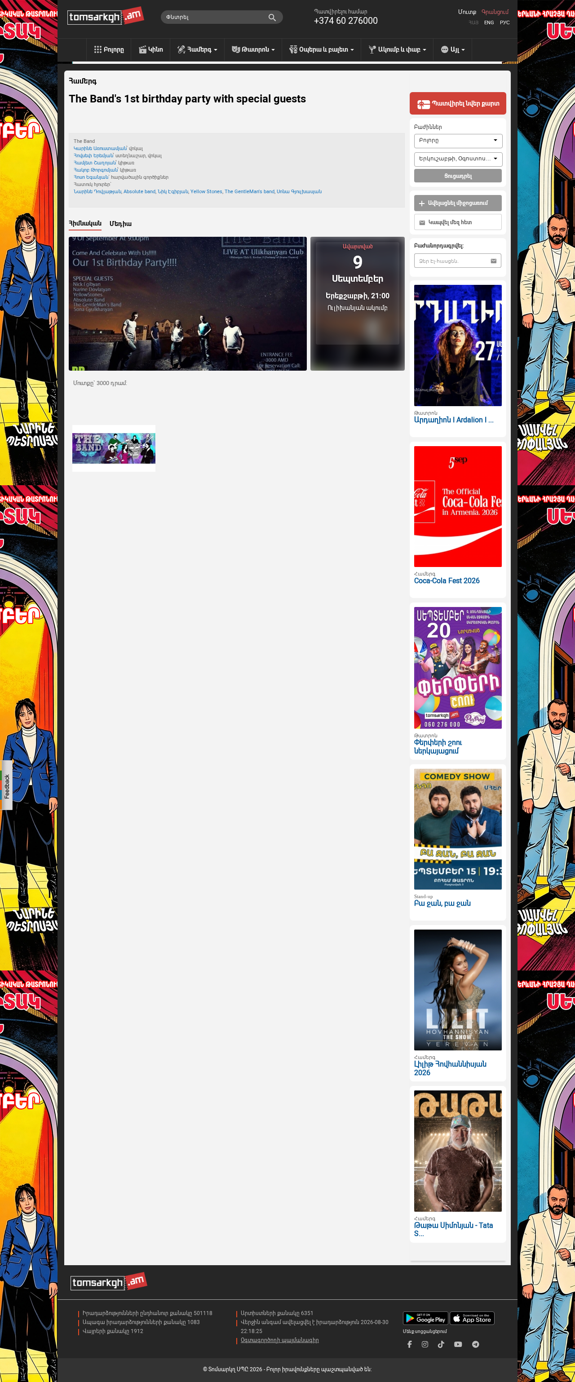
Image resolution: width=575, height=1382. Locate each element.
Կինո (155, 49)
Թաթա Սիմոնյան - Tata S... (453, 1229)
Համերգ (83, 81)
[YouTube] (458, 1344)
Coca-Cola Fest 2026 (447, 580)
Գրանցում (495, 12)
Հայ (473, 23)
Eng (489, 23)
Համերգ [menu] (200, 49)
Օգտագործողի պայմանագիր (280, 1340)
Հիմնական (85, 223)
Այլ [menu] (455, 49)
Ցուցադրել (458, 176)
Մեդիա (121, 223)
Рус (505, 23)
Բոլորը (114, 49)
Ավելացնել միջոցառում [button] (457, 203)
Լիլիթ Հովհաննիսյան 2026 (450, 1068)
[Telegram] (475, 1344)
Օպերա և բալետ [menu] (324, 49)
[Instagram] (425, 1344)
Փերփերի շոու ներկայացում (438, 746)
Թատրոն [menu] (256, 49)
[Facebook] (409, 1344)
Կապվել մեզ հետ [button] (449, 222)
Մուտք (467, 12)
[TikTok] (441, 1344)
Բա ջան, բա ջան (442, 903)
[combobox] (458, 141)
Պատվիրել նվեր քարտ (465, 103)
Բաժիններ (428, 127)
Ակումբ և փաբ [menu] (400, 49)
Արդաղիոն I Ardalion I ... (454, 420)
